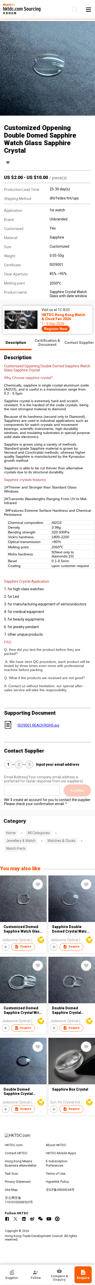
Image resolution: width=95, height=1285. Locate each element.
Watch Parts (16, 848)
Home (11, 833)
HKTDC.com (14, 1145)
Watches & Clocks (61, 841)
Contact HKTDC (16, 1153)
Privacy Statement (18, 1182)
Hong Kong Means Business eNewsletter (20, 1163)
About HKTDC (56, 1145)
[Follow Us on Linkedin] (24, 1219)
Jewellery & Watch (20, 841)
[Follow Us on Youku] (57, 1219)
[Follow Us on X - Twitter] (15, 1219)
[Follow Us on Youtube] (49, 1219)
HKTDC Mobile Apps (61, 1153)
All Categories (39, 833)
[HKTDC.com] (47, 1138)
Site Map (11, 1190)
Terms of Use (55, 1173)
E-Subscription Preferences (56, 1163)
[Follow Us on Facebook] (7, 1219)
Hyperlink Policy (57, 1182)
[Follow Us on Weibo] (32, 1219)
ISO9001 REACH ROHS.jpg (38, 725)
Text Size (11, 1173)
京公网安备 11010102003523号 (19, 1200)
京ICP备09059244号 (60, 1190)
